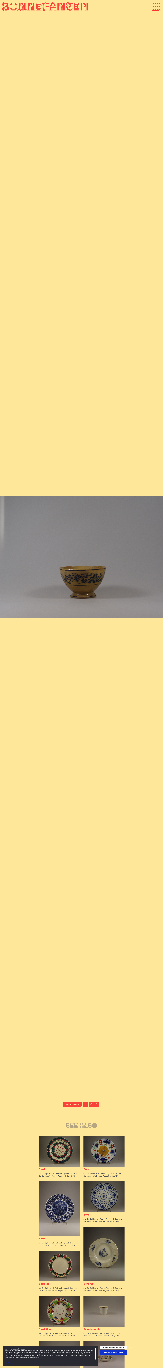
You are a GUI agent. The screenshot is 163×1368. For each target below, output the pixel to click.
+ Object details (72, 1104)
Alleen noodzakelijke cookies (113, 1352)
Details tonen (9, 1363)
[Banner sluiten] (131, 1346)
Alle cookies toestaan (113, 1347)
